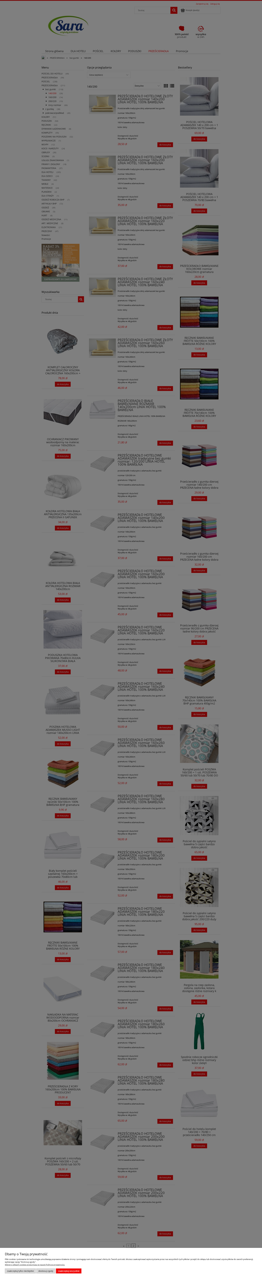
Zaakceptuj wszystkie (68, 1271)
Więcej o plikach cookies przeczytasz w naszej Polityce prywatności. (35, 1264)
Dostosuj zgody (45, 1271)
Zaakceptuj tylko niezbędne (20, 1271)
